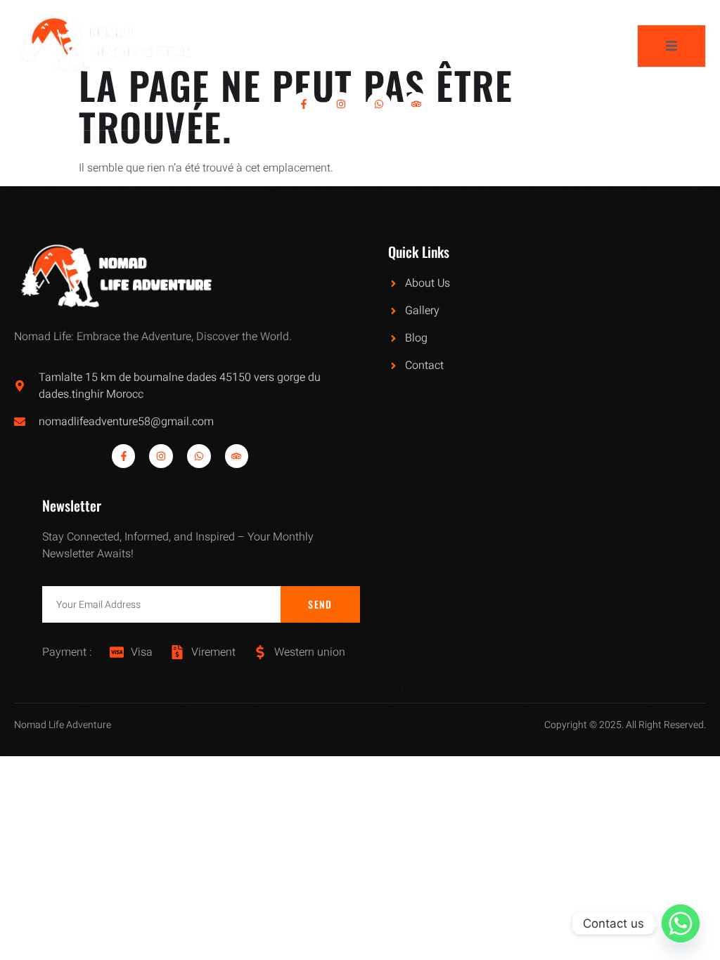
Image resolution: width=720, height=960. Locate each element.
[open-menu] (671, 46)
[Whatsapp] (379, 104)
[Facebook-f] (304, 104)
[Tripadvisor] (417, 104)
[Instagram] (341, 104)
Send (320, 604)
